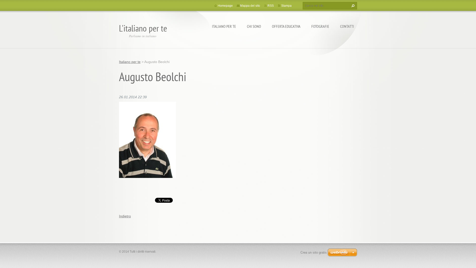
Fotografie (320, 26)
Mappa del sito (250, 5)
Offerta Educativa (286, 26)
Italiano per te (224, 26)
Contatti (347, 26)
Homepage (225, 5)
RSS (271, 5)
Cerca (352, 5)
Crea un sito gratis (313, 252)
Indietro (125, 216)
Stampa (286, 5)
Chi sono (254, 26)
